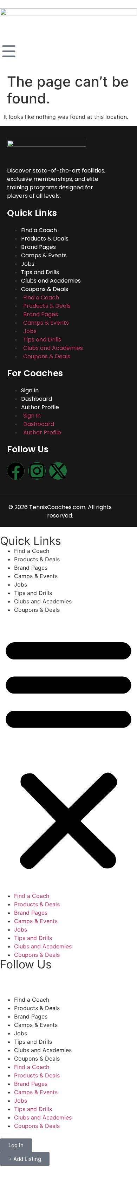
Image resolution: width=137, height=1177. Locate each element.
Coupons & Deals (46, 356)
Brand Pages (38, 247)
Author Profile (42, 432)
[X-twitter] (58, 471)
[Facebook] (16, 471)
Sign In (30, 390)
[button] (68, 753)
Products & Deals (44, 239)
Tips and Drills (40, 272)
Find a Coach (39, 230)
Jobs (27, 264)
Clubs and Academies (51, 281)
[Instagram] (37, 471)
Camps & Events (44, 255)
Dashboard (36, 399)
